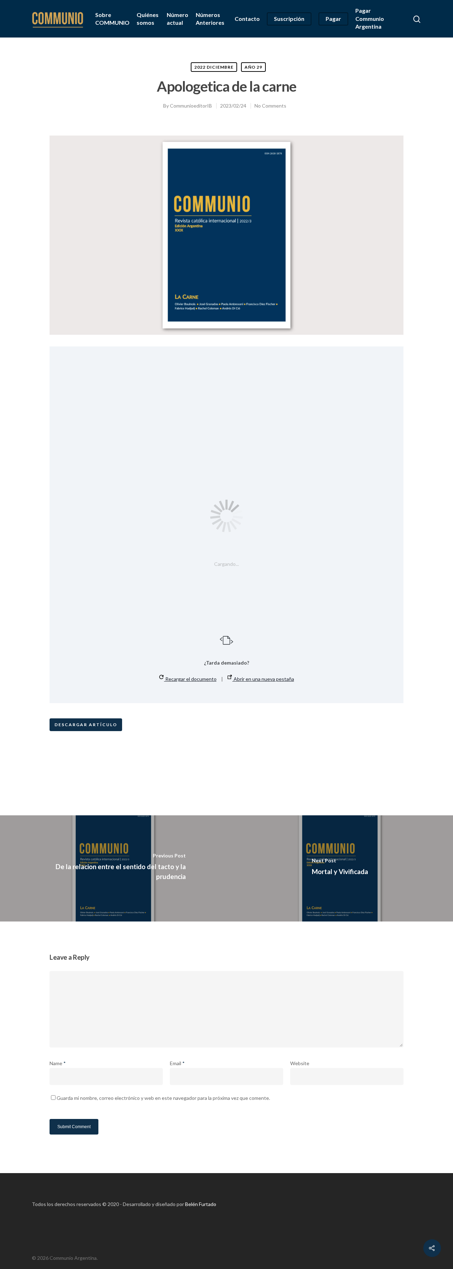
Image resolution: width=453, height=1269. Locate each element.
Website (299, 1063)
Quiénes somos (148, 18)
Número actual (177, 18)
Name (58, 1063)
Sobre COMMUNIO (112, 18)
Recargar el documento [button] (190, 679)
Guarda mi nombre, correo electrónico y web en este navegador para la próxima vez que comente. (163, 1098)
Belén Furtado (200, 1204)
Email (177, 1063)
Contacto (247, 18)
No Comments (270, 106)
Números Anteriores (210, 18)
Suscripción (289, 18)
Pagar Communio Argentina (369, 18)
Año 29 (253, 67)
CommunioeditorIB (191, 106)
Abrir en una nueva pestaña (263, 679)
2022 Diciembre (214, 67)
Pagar (333, 18)
